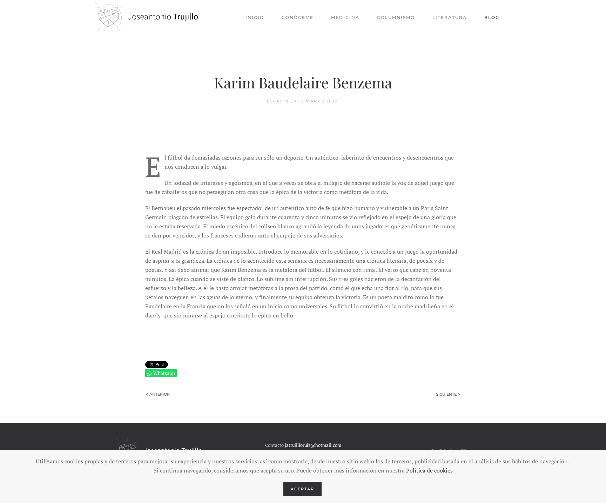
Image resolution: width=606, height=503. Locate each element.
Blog (491, 17)
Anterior (159, 394)
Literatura (449, 17)
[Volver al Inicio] (145, 17)
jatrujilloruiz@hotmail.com (313, 445)
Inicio (254, 17)
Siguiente (446, 394)
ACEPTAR (302, 489)
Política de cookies (429, 470)
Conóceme (298, 17)
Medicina (345, 17)
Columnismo (396, 17)
